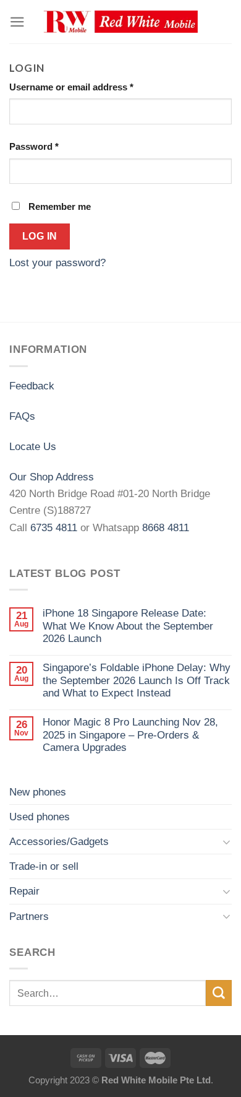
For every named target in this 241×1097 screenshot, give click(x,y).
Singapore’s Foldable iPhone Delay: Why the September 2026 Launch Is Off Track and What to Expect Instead (136, 680)
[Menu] (17, 22)
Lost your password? (57, 263)
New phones (37, 792)
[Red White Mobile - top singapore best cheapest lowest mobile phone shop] (120, 22)
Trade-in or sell (43, 866)
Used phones (39, 817)
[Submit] (219, 992)
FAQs (22, 416)
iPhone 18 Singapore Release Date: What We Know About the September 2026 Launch (128, 625)
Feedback (31, 386)
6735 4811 (53, 528)
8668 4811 (165, 528)
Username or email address (71, 87)
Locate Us (32, 447)
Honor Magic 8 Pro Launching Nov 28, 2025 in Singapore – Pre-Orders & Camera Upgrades (130, 734)
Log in (39, 235)
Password (34, 146)
